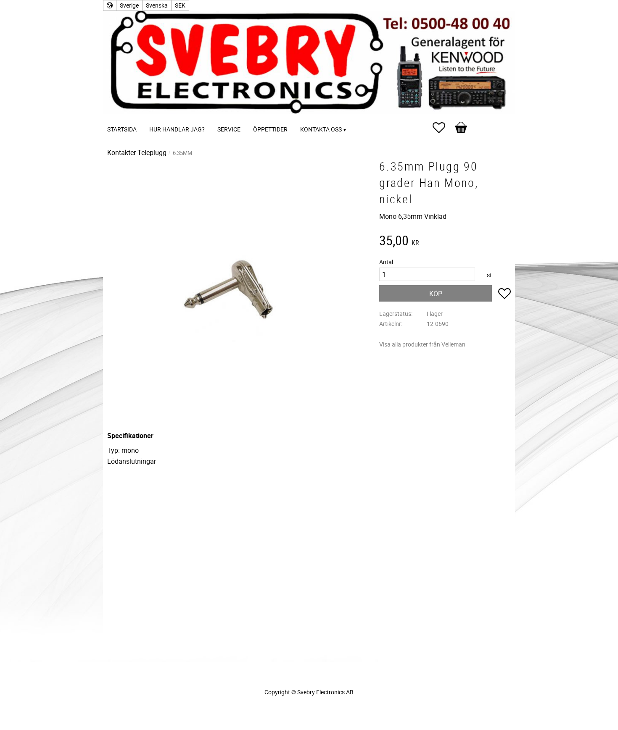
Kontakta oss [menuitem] (321, 129)
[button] (443, 127)
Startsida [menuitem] (122, 129)
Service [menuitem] (228, 129)
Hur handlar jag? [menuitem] (177, 129)
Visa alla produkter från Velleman (422, 344)
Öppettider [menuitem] (270, 129)
